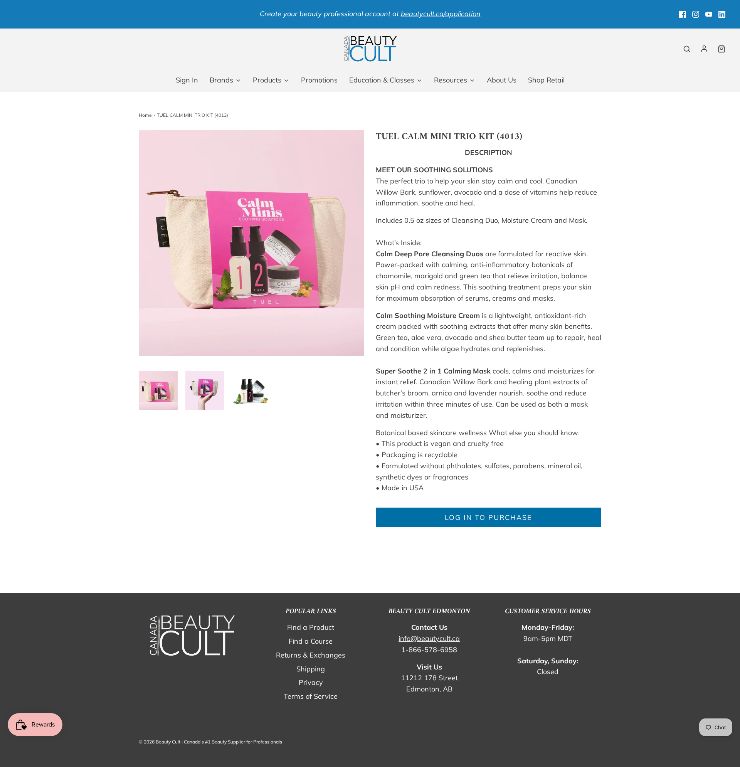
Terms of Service (311, 696)
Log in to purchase (488, 517)
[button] (158, 390)
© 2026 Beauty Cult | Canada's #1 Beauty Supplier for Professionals (210, 742)
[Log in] (704, 48)
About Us (501, 80)
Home (145, 115)
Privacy (311, 682)
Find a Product (310, 627)
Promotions (319, 80)
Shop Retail (546, 80)
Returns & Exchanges (310, 655)
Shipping (310, 668)
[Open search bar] (687, 48)
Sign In (187, 80)
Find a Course (311, 641)
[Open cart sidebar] (721, 48)
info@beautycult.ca (429, 638)
